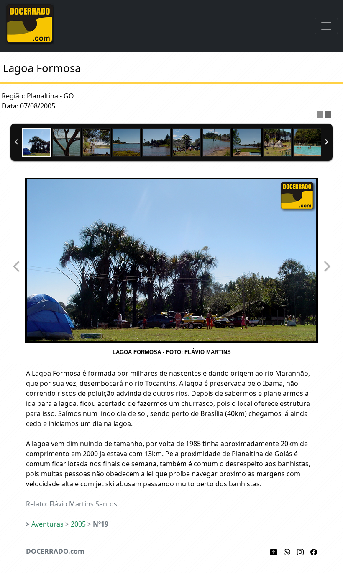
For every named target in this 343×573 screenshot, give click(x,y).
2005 (78, 524)
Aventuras (47, 524)
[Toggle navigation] (326, 26)
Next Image (327, 266)
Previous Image (16, 266)
